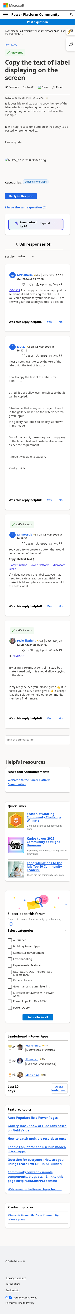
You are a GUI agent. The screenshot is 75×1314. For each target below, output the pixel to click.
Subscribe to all (38, 1017)
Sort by (10, 256)
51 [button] (36, 534)
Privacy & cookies (16, 1278)
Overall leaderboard (59, 1088)
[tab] (34, 246)
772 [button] (40, 640)
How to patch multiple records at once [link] (37, 1138)
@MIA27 (14, 290)
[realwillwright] (12, 641)
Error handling (22, 959)
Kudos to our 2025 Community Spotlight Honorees (43, 842)
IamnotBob (24, 534)
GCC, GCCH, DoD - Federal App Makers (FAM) (32, 973)
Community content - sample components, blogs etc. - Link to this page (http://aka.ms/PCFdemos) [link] (35, 1176)
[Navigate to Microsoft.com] (13, 5)
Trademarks (12, 1290)
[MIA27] (12, 347)
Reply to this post (21, 196)
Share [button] (45, 87)
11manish (31, 1059)
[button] (71, 14)
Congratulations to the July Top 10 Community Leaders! (44, 866)
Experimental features (27, 965)
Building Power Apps (36, 181)
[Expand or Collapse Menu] (5, 15)
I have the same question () (25, 207)
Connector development (28, 952)
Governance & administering (31, 986)
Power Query (21, 1007)
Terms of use (13, 1284)
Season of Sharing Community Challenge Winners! (44, 817)
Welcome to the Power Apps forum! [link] (35, 1189)
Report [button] (59, 87)
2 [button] (47, 98)
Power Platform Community (35, 14)
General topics (22, 980)
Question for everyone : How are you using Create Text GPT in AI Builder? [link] (36, 1162)
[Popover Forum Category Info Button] (10, 924)
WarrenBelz (33, 1045)
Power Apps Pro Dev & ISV (29, 1001)
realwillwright (26, 640)
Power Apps (52, 31)
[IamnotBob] (12, 535)
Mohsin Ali (32, 1075)
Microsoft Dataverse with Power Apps (33, 994)
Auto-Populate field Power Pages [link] (33, 1118)
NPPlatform (25, 275)
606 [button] (37, 275)
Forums (40, 31)
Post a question (37, 22)
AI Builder (19, 940)
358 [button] (46, 1045)
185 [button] (45, 1075)
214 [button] (43, 1059)
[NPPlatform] (12, 275)
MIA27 (41, 98)
